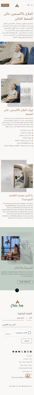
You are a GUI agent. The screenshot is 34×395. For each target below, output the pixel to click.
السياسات (18, 386)
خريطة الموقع (28, 386)
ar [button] (28, 5)
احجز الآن (5, 5)
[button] (32, 5)
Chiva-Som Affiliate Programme (21, 378)
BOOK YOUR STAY (25, 282)
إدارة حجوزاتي (27, 359)
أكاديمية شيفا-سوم (25, 362)
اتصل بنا (29, 356)
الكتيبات (11, 386)
